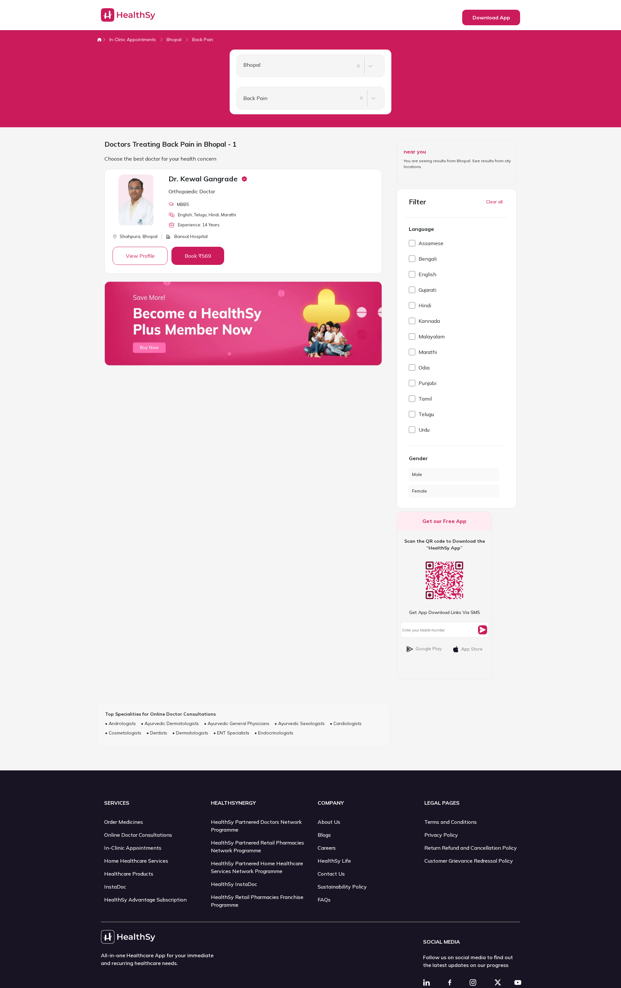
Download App (491, 17)
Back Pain (202, 39)
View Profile (140, 256)
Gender (418, 458)
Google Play (428, 649)
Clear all (494, 202)
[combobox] (240, 66)
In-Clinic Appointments (132, 39)
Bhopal (174, 39)
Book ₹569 (198, 256)
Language (421, 229)
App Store (472, 649)
